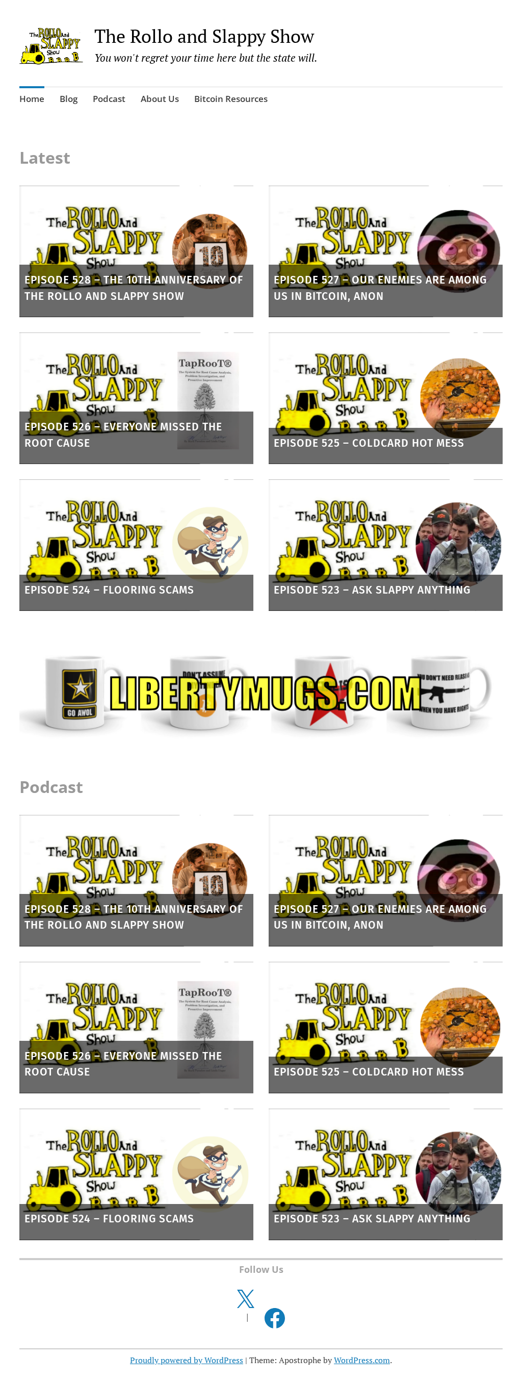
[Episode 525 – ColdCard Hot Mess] (386, 398)
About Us (160, 99)
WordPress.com (362, 1360)
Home (31, 99)
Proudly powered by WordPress (186, 1360)
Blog (68, 99)
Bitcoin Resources (231, 99)
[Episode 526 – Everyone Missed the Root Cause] (136, 398)
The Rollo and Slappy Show (204, 36)
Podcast (109, 99)
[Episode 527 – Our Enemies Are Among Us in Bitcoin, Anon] (386, 251)
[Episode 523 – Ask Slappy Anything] (386, 545)
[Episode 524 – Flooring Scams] (136, 545)
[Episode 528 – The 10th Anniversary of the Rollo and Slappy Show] (136, 251)
